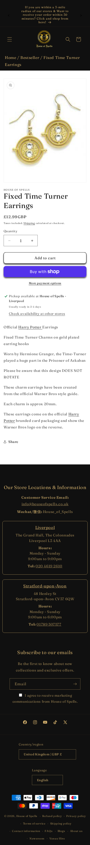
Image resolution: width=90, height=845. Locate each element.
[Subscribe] (75, 684)
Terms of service (34, 823)
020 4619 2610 (49, 566)
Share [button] (13, 442)
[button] (9, 39)
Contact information (26, 831)
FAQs (48, 831)
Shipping (29, 223)
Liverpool (45, 527)
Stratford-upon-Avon (44, 585)
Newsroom (37, 838)
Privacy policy (76, 816)
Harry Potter (30, 327)
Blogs (61, 831)
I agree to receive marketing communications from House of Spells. (45, 698)
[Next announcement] (81, 14)
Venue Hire (57, 838)
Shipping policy (61, 823)
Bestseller (29, 57)
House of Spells (26, 816)
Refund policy (52, 816)
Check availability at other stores (37, 313)
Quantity (10, 231)
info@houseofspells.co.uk (45, 504)
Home (10, 57)
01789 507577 (48, 624)
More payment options (45, 283)
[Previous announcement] (9, 14)
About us (76, 831)
